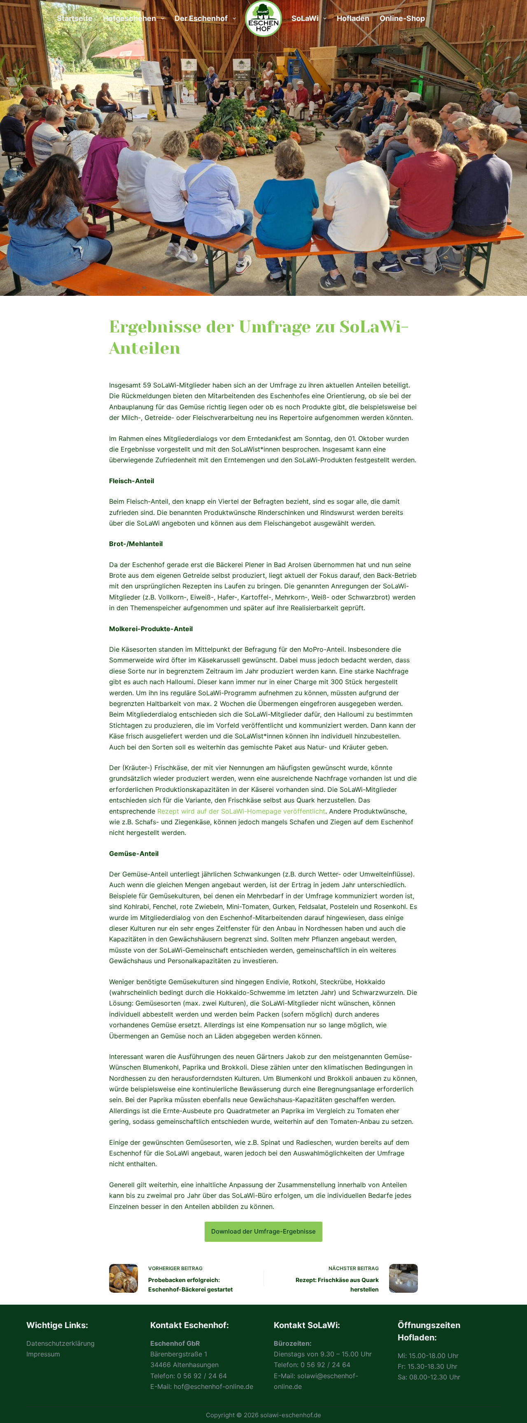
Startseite (75, 18)
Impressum (43, 1354)
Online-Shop (402, 18)
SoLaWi (305, 18)
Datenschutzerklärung (60, 1343)
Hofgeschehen (129, 18)
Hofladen (353, 18)
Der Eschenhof (201, 18)
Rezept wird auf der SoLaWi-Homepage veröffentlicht (241, 811)
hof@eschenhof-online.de (213, 1386)
